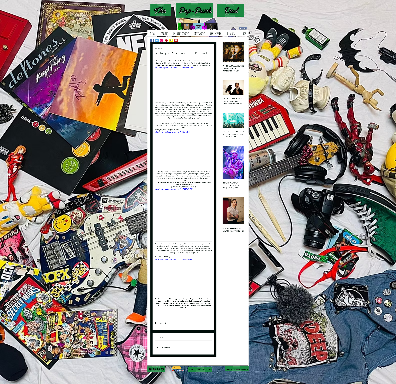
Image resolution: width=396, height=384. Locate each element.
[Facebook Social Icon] (152, 40)
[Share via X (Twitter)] (161, 324)
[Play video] (183, 82)
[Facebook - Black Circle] (150, 372)
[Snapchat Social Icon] (171, 40)
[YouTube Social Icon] (176, 40)
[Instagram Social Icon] (161, 40)
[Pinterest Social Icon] (166, 40)
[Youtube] (162, 372)
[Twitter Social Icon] (157, 40)
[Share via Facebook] (156, 324)
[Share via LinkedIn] (166, 324)
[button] (176, 371)
